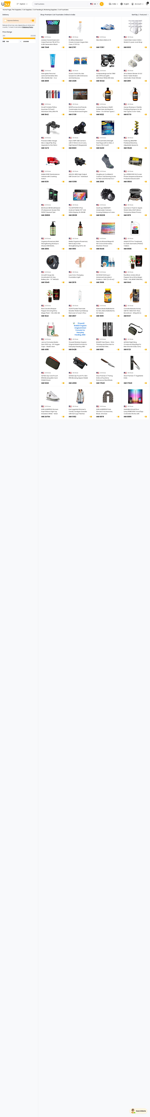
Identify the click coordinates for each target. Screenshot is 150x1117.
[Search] (102, 4)
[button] (113, 4)
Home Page (7, 10)
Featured (143, 15)
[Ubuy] (6, 4)
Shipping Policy (27, 27)
